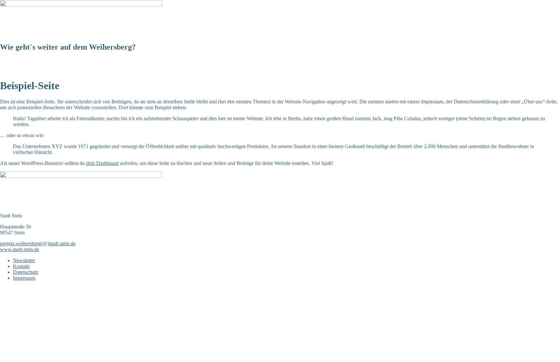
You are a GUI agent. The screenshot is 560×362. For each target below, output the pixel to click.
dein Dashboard (102, 163)
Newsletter (120, 70)
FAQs (144, 70)
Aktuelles (13, 70)
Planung (62, 70)
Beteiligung (89, 70)
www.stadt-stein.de (19, 249)
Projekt (38, 70)
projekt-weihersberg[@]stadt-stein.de (38, 243)
